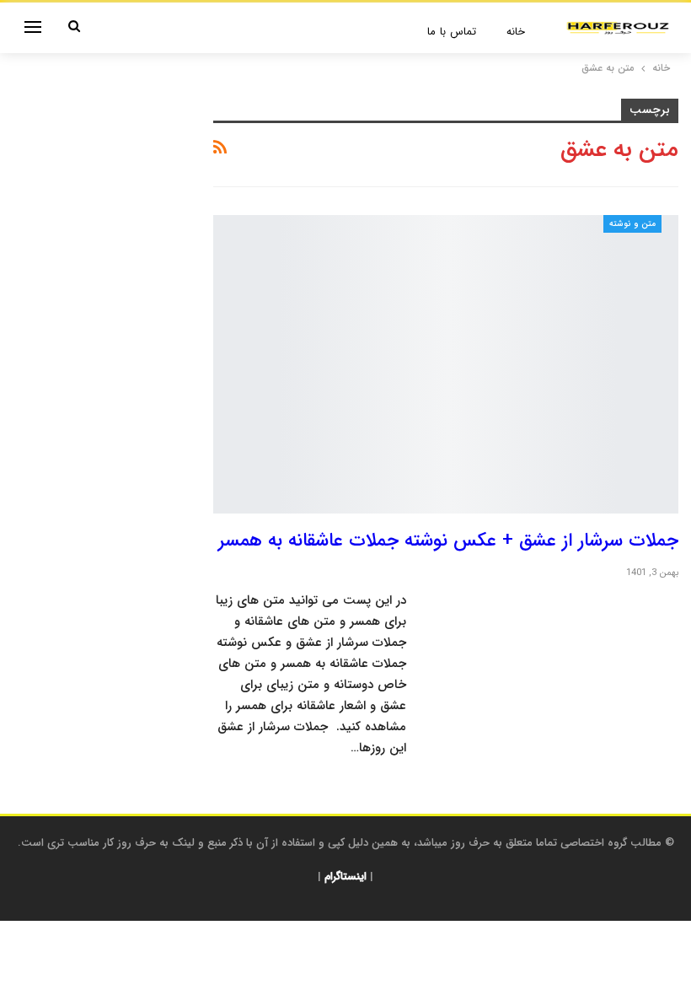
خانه (515, 31)
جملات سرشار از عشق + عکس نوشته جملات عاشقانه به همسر (448, 540)
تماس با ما (451, 31)
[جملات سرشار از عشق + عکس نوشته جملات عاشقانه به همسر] (445, 364)
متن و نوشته (632, 224)
